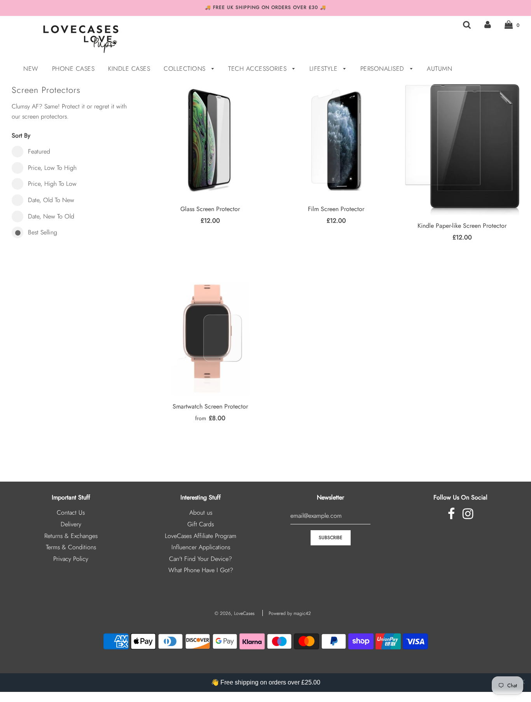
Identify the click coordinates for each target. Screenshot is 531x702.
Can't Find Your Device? (200, 558)
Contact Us (71, 512)
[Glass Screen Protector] (210, 141)
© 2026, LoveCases (235, 613)
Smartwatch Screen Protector (210, 406)
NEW (30, 68)
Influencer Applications (200, 547)
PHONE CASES (73, 68)
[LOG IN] (487, 24)
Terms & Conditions (71, 547)
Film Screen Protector (336, 208)
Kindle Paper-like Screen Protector (462, 225)
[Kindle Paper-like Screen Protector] (462, 149)
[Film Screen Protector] (336, 141)
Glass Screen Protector (210, 208)
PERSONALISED (383, 68)
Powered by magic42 (290, 613)
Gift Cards (200, 524)
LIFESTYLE (324, 68)
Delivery (71, 524)
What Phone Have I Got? (200, 570)
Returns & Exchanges (71, 535)
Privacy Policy (70, 558)
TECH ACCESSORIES (258, 68)
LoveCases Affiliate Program (200, 535)
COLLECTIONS (186, 68)
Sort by (21, 135)
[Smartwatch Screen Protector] (210, 338)
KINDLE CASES (129, 68)
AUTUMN (439, 68)
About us (200, 512)
